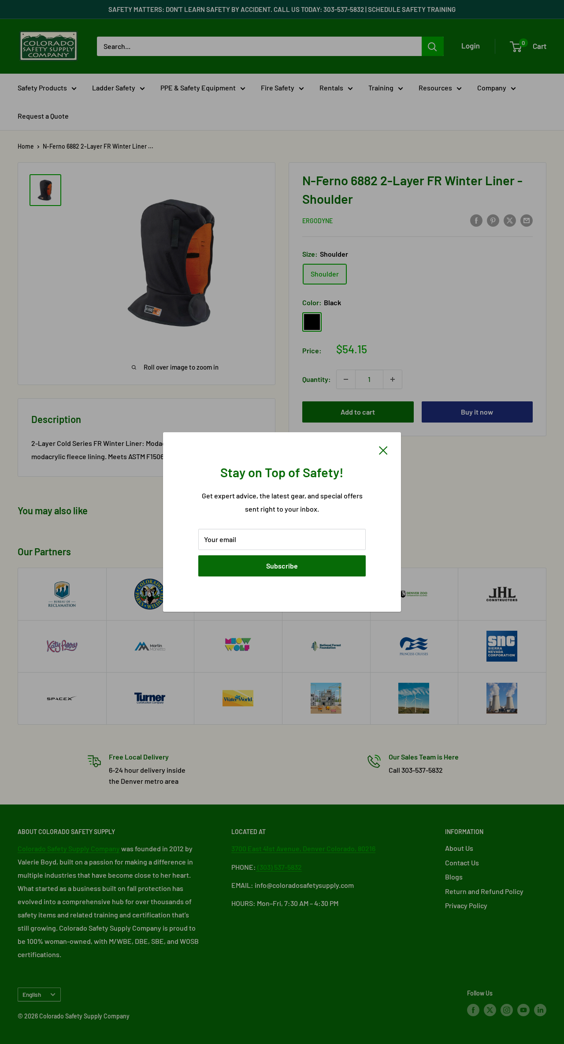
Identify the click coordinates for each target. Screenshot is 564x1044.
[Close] (383, 449)
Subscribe (282, 565)
